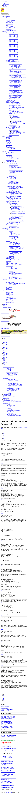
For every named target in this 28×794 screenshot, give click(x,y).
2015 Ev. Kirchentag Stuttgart (15, 76)
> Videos (3, 720)
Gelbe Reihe (8, 142)
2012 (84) (5, 350)
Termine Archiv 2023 (13, 37)
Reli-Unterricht (9, 146)
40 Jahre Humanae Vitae (14, 191)
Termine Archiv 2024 (13, 36)
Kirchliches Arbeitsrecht (14, 168)
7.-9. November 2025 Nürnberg (7, 768)
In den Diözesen (9, 24)
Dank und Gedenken (10, 20)
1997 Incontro (12, 106)
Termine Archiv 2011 (13, 52)
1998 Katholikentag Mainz (14, 97)
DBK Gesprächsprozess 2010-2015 (13, 196)
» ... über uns (9, 369)
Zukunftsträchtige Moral (14, 227)
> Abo (14, 716)
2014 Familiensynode (13, 116)
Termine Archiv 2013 (13, 50)
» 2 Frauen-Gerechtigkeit (11, 382)
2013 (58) (5, 349)
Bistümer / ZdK (9, 292)
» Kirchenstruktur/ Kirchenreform (13, 388)
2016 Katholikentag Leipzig (15, 75)
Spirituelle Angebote (10, 100)
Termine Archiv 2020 (13, 41)
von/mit (10, 720)
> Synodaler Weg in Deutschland (8, 735)
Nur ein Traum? (12, 274)
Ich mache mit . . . (10, 282)
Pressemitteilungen (10, 160)
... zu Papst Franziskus (13, 236)
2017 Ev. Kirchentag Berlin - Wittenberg (17, 74)
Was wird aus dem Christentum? (16, 278)
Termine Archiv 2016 (13, 46)
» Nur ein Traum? (10, 411)
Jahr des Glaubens (13, 226)
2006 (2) (5, 358)
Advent (10, 267)
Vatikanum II (11, 256)
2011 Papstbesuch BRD (14, 135)
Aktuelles (8, 137)
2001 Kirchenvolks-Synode (15, 108)
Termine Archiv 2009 (13, 55)
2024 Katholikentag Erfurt (14, 65)
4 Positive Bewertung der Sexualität (13, 186)
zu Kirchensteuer (12, 298)
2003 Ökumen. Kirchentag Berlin (16, 92)
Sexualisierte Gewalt (13, 188)
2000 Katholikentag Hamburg (15, 95)
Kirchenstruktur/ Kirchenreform (15, 251)
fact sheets (11, 157)
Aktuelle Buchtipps (13, 242)
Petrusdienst (11, 176)
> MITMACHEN (4, 708)
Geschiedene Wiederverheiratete (15, 193)
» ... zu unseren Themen (11, 377)
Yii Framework (8, 792)
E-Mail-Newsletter (10, 138)
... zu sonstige (12, 238)
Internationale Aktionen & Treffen (13, 103)
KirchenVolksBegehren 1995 (15, 252)
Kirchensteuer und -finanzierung (16, 170)
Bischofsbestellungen (13, 165)
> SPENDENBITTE (5, 710)
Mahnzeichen (9, 262)
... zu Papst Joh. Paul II (14, 237)
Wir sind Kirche (6, 16)
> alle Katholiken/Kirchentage (7, 787)
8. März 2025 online (7, 775)
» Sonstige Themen (10, 391)
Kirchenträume (12, 272)
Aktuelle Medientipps (13, 148)
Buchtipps (8, 241)
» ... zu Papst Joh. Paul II (11, 374)
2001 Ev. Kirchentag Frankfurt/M (16, 93)
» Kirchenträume (9, 409)
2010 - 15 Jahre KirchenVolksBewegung (17, 133)
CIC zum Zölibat (12, 185)
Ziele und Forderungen (11, 30)
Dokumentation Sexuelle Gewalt (16, 187)
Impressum (5, 3)
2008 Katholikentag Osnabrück (15, 86)
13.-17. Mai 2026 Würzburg (7, 760)
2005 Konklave (12, 110)
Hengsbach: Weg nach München (18, 213)
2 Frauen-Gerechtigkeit (11, 177)
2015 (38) (5, 347)
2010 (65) (5, 353)
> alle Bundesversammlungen (7, 785)
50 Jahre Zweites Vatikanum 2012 (13, 198)
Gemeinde (11, 271)
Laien (10, 173)
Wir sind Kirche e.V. (10, 27)
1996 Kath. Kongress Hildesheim (16, 98)
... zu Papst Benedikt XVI (14, 234)
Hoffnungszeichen (10, 258)
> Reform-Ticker (4, 724)
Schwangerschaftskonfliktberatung (16, 189)
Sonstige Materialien (10, 147)
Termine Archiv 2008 (13, 56)
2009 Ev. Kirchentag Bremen (15, 85)
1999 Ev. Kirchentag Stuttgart (15, 96)
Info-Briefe (8, 141)
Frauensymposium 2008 (14, 182)
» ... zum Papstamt (10, 370)
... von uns (11, 231)
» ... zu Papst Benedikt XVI (12, 372)
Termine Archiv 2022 (13, 39)
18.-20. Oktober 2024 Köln (8, 778)
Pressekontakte (9, 155)
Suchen (2, 704)
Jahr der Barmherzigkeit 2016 (12, 201)
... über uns (11, 232)
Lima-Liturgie (12, 219)
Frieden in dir (11, 269)
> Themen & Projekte (6, 746)
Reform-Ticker (9, 145)
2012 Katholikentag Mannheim (15, 81)
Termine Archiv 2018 (13, 44)
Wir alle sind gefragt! (15, 117)
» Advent (8, 404)
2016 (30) (5, 346)
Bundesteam (8, 17)
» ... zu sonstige (9, 375)
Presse (4, 151)
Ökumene (8, 202)
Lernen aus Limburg (13, 175)
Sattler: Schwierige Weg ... (17, 214)
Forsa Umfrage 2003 (15, 209)
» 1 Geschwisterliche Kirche (12, 380)
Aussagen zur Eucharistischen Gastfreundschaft (17, 208)
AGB (4, 5)
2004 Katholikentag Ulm (14, 91)
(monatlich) (6, 717)
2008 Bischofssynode (13, 113)
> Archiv (12, 727)
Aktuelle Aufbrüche (10, 194)
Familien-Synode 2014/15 (11, 197)
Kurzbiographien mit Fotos (14, 158)
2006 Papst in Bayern (13, 130)
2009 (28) (5, 354)
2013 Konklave (12, 115)
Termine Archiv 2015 (13, 47)
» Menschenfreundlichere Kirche (13, 410)
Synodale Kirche (9, 223)
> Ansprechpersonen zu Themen (8, 750)
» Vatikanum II (9, 393)
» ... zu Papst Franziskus (11, 373)
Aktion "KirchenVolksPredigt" (12, 102)
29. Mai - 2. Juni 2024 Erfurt (7, 782)
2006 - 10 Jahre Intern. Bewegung (16, 112)
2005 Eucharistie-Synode (14, 111)
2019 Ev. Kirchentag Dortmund (15, 72)
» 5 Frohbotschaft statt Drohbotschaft (14, 385)
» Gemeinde (8, 408)
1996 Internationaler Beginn (15, 105)
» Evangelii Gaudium (10, 387)
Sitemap (5, 1)
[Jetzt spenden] (14, 333)
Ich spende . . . (9, 287)
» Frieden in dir (9, 406)
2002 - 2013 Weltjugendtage (15, 128)
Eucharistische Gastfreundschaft (15, 204)
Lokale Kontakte (9, 295)
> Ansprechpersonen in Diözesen (8, 748)
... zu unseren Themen (13, 239)
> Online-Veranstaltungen (6, 718)
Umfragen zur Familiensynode (17, 118)
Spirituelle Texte (9, 266)
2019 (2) (5, 342)
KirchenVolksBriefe (15, 131)
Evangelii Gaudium (13, 249)
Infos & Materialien (7, 136)
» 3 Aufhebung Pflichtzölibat (12, 383)
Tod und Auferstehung (13, 277)
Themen (5, 162)
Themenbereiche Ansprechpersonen (16, 286)
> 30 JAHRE (7, 709)
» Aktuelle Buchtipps (10, 379)
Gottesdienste (9, 143)
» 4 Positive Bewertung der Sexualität (14, 384)
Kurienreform (12, 172)
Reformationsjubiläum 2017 (15, 222)
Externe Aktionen (10, 302)
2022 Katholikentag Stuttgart (15, 66)
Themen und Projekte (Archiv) (12, 224)
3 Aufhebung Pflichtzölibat (12, 183)
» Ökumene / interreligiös (11, 390)
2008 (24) (5, 355)
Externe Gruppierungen (11, 300)
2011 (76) (5, 352)
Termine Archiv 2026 (13, 35)
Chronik (8, 19)
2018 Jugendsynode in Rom (15, 126)
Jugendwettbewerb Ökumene (15, 218)
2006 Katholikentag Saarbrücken (16, 88)
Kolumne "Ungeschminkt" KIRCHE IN (14, 264)
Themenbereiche (9, 26)
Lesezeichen (8, 261)
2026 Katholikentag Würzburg (15, 64)
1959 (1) (5, 362)
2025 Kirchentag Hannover (14, 62)
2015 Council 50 (12, 125)
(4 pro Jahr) (6, 716)
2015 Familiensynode (13, 122)
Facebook (8, 281)
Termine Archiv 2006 (13, 59)
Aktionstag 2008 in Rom (14, 180)
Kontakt (5, 6)
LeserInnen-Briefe (10, 152)
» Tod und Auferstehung (11, 414)
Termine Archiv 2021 (13, 40)
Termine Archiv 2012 (13, 51)
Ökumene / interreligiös (14, 253)
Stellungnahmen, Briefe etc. (12, 263)
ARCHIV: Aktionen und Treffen (13, 127)
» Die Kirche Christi (10, 405)
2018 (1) (5, 343)
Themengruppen (9, 297)
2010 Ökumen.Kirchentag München (16, 84)
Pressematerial (9, 156)
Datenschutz (6, 4)
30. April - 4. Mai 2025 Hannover (8, 771)
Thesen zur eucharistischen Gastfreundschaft (17, 217)
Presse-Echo (8, 153)
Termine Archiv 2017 (13, 45)
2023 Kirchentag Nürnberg (14, 67)
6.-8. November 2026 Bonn (7, 757)
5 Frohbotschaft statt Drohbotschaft (13, 192)
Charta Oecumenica (13, 203)
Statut (7, 25)
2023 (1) (5, 339)
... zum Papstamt (12, 233)
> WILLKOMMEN (5, 706)
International (3, 12)
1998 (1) (5, 359)
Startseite (5, 304)
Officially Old (12, 276)
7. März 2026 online (7, 764)
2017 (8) (5, 344)
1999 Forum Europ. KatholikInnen (16, 107)
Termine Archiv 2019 (13, 42)
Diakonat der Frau (13, 181)
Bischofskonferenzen (13, 166)
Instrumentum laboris (15, 120)
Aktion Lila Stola (12, 178)
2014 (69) (5, 348)
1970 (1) (5, 360)
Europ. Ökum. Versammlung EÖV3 (16, 221)
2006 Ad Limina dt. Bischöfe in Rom (17, 132)
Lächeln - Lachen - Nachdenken (13, 259)
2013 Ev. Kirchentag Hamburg (15, 80)
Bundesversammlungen (11, 60)
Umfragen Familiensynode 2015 (18, 123)
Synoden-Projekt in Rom (16, 121)
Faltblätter (8, 140)
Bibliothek (5, 228)
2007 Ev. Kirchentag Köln (14, 87)
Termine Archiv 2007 (13, 57)
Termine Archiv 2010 (13, 54)
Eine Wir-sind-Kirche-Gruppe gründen (17, 283)
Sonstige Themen (12, 254)
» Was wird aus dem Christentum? (13, 415)
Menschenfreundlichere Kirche (15, 273)
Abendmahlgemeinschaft (16, 206)
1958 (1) (5, 363)
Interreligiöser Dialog (10, 199)
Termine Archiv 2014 (13, 49)
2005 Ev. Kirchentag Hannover (15, 90)
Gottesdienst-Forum (10, 257)
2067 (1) (5, 338)
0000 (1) (5, 364)
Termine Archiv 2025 (13, 34)
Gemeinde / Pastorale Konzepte (15, 167)
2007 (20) (5, 357)
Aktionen (5, 31)
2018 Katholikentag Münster (15, 71)
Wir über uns (8, 29)
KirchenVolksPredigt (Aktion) (15, 171)
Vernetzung (5, 290)
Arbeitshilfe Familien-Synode (15, 150)
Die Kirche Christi (13, 268)
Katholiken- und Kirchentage (12, 61)
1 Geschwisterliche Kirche (11, 163)
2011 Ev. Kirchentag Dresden (15, 82)
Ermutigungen (9, 21)
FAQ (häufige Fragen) (11, 22)
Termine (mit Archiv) (10, 32)
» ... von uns (8, 368)
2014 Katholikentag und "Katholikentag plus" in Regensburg (17, 78)
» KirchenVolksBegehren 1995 (12, 389)
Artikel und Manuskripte (11, 229)
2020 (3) (5, 341)
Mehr (2, 450)
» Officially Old (9, 413)
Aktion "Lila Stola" (10, 101)
